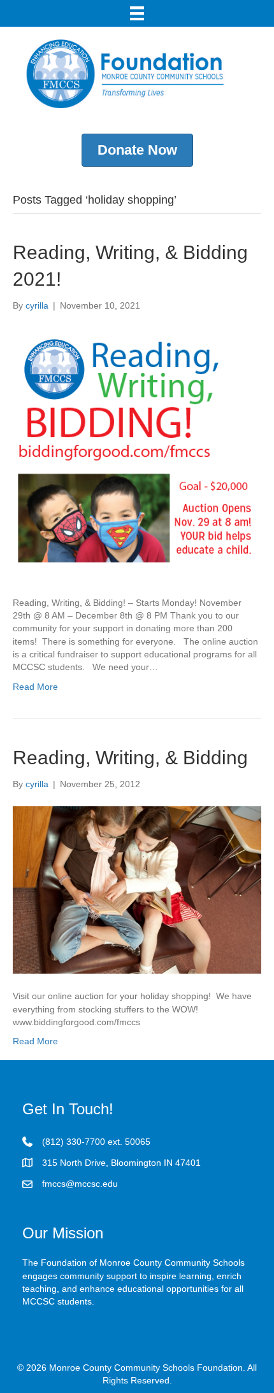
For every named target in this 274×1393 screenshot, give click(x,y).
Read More (35, 687)
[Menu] (137, 13)
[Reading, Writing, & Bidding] (137, 889)
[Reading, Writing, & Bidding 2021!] (137, 453)
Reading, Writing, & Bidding (130, 757)
